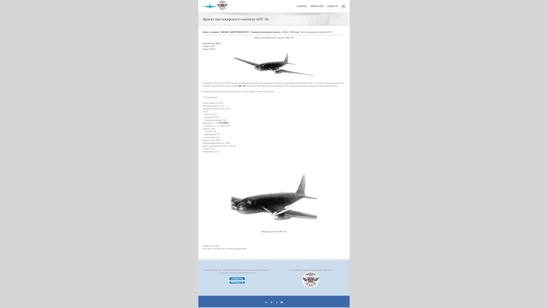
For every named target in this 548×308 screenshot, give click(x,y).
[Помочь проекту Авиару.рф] (237, 277)
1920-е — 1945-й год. (290, 32)
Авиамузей (214, 32)
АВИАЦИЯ (224, 32)
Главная (206, 32)
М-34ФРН (223, 123)
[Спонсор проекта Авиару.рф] (310, 279)
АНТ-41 (242, 86)
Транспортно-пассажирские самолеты (265, 32)
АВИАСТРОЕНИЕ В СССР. (239, 32)
